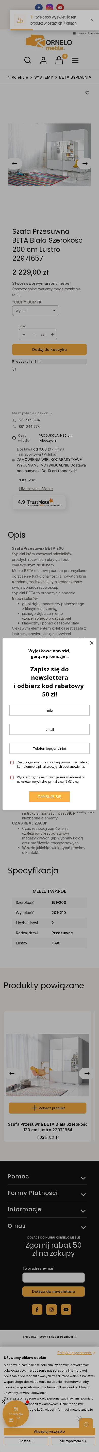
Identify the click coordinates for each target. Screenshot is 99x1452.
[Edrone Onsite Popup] (49, 726)
